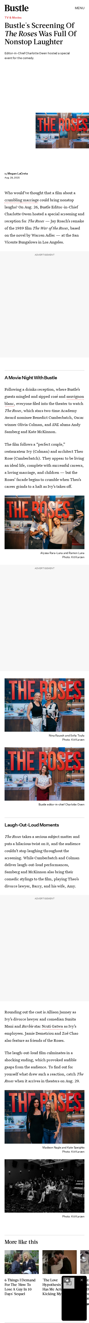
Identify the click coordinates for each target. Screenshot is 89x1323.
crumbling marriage (22, 199)
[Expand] (66, 1280)
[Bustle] (17, 8)
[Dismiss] (81, 1280)
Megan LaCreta (18, 173)
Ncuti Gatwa (52, 1026)
